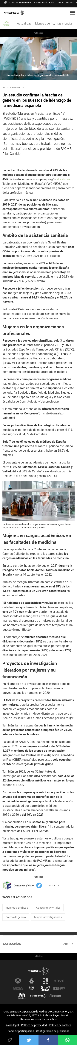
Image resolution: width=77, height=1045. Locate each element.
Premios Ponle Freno (43, 2)
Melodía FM (21, 996)
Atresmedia (38, 971)
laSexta (31, 981)
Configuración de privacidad (53, 1031)
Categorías (12, 944)
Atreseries (31, 988)
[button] (71, 12)
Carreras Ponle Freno (20, 2)
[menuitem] (24, 23)
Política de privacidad (34, 1025)
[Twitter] (28, 1040)
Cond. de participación (20, 1031)
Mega (18, 988)
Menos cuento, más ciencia (53, 23)
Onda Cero (45, 988)
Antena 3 (18, 981)
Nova (59, 981)
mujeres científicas (17, 907)
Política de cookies (60, 1025)
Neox (45, 981)
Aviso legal (12, 1025)
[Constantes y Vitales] (6, 23)
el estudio (63, 179)
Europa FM (59, 988)
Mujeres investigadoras (48, 917)
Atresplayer (38, 996)
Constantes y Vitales (48, 907)
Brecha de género (16, 917)
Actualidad (24, 23)
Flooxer (55, 996)
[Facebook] (48, 1040)
